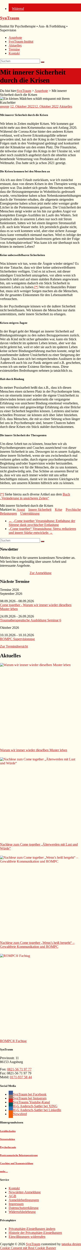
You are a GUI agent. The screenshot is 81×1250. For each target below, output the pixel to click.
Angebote (15, 37)
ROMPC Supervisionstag (17, 639)
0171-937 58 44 (21, 1077)
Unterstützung (30, 513)
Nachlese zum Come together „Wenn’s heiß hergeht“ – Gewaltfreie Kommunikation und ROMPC (37, 944)
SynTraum (9, 18)
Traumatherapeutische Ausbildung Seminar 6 (30, 620)
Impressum (16, 1204)
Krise (58, 509)
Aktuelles (15, 45)
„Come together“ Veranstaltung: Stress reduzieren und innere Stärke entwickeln (42, 530)
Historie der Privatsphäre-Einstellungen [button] (35, 1233)
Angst (21, 509)
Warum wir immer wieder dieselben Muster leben (33, 750)
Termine (14, 49)
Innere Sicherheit (39, 509)
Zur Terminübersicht (14, 646)
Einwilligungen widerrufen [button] (27, 1236)
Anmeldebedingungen (24, 1200)
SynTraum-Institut (21, 41)
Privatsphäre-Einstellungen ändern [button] (32, 1229)
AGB (12, 1196)
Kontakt (14, 53)
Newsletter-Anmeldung (25, 1192)
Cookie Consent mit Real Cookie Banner (28, 1248)
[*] (36, 287)
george (4, 106)
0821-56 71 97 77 (19, 1069)
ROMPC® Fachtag (13, 1041)
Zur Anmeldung (40, 573)
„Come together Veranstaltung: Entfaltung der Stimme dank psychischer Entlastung (42, 523)
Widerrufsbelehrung (22, 1212)
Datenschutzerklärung (23, 1208)
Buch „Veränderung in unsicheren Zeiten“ (35, 496)
